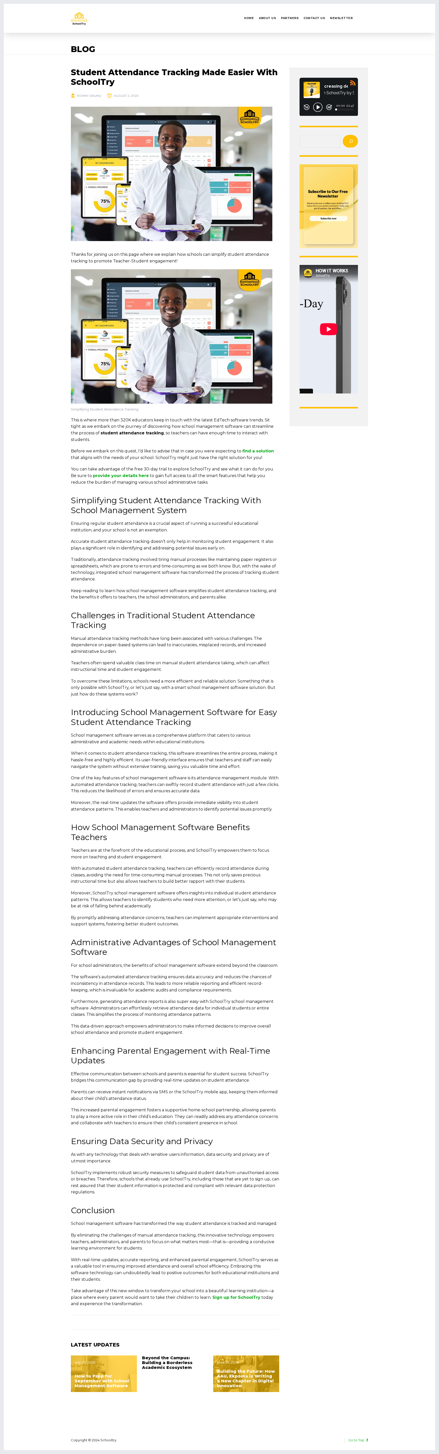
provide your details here (121, 475)
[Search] (350, 141)
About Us (267, 18)
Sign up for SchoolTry (236, 1297)
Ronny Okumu (89, 96)
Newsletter (341, 18)
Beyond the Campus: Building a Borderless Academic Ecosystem (167, 1362)
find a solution (258, 451)
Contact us (314, 18)
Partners (290, 18)
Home (249, 18)
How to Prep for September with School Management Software (102, 1381)
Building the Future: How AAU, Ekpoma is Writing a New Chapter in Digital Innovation (246, 1378)
